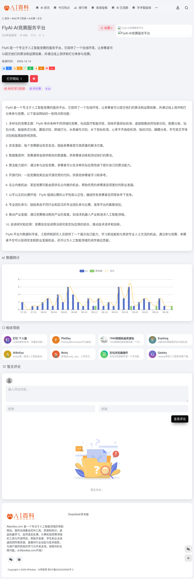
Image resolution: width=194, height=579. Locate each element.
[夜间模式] (188, 558)
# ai (48, 88)
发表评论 (180, 419)
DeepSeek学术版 (78, 514)
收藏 (108, 28)
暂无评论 (14, 366)
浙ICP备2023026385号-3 (61, 569)
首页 (7, 18)
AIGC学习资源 (19, 18)
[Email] (19, 559)
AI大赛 (31, 18)
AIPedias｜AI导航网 (37, 569)
